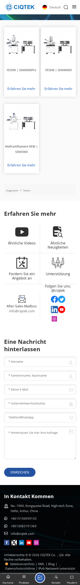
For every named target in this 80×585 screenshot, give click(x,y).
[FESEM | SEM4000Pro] (21, 44)
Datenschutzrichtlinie (20, 568)
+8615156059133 (24, 518)
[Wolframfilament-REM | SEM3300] (21, 121)
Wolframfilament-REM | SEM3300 (21, 149)
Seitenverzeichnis (22, 564)
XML (41, 564)
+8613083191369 (24, 526)
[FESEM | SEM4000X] (58, 44)
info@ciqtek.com (22, 311)
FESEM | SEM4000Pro (21, 70)
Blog (51, 564)
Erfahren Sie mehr (21, 88)
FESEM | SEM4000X (58, 70)
